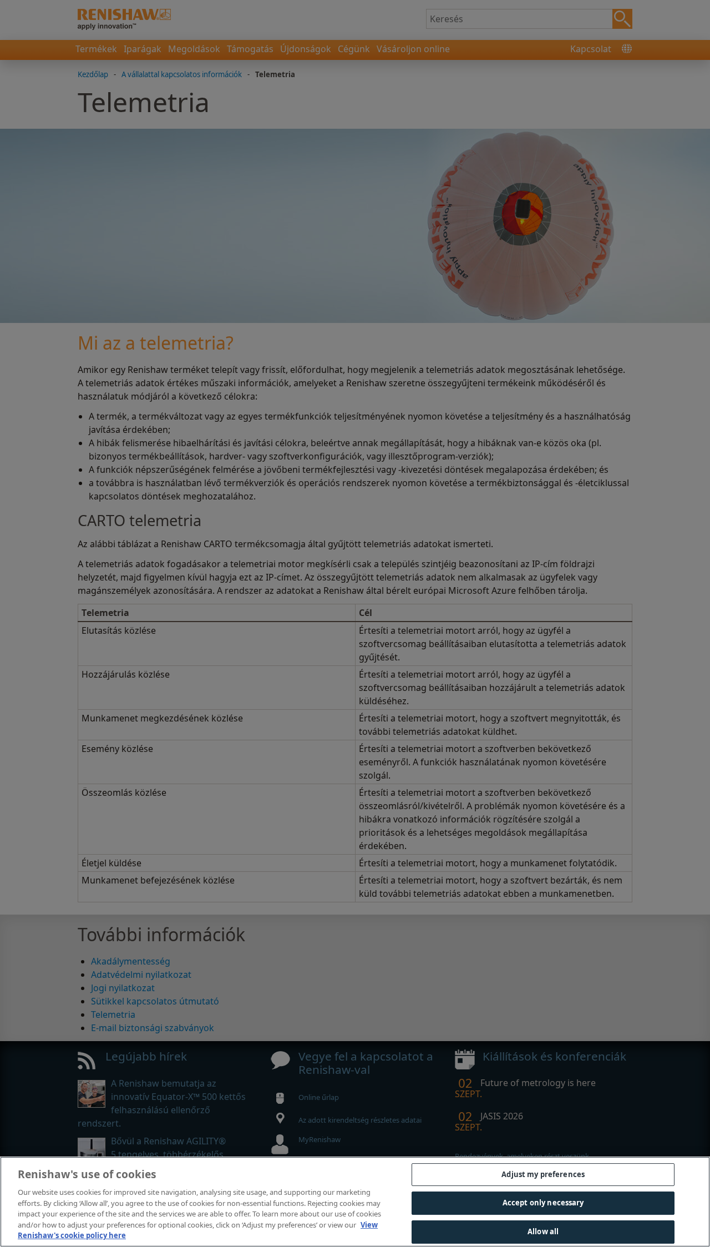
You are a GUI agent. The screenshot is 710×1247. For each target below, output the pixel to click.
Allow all (543, 1231)
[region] (355, 1202)
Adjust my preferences (543, 1174)
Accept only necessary (543, 1203)
